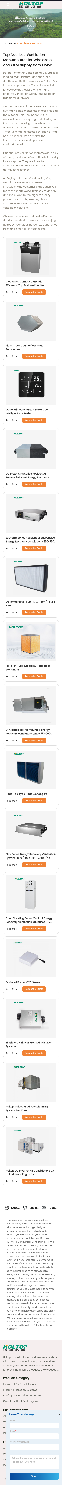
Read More (12, 292)
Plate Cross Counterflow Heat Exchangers (24, 347)
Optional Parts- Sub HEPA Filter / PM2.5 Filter (30, 604)
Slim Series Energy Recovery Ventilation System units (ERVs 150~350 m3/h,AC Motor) (31, 858)
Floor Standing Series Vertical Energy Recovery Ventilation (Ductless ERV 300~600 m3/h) (29, 922)
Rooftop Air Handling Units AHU (22, 1395)
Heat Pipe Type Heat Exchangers (26, 794)
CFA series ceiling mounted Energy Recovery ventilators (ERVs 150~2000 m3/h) (29, 734)
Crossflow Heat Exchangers (20, 1401)
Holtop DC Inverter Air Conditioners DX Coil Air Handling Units (30, 1173)
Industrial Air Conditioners (19, 1384)
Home (12, 44)
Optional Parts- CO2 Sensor (23, 982)
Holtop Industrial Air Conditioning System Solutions (27, 1108)
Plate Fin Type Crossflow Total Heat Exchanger (28, 668)
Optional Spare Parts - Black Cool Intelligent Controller (27, 412)
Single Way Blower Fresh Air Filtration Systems (29, 1044)
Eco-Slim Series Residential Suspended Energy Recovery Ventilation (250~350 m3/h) (30, 541)
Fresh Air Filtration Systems (20, 1390)
